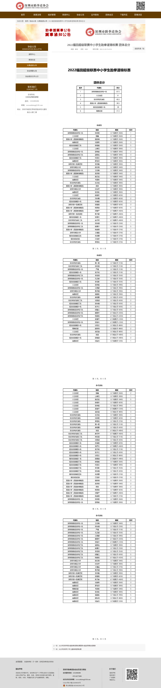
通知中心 (32, 54)
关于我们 (112, 669)
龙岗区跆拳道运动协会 (46, 662)
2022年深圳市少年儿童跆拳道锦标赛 (70, 649)
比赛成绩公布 (42, 21)
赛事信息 (32, 60)
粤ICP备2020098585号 (74, 683)
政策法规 (37, 15)
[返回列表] (139, 50)
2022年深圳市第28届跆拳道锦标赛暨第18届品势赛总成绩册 (77, 646)
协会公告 (80, 15)
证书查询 (95, 15)
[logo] (32, 10)
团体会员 (109, 15)
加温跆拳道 (27, 662)
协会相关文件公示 (32, 76)
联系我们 (112, 675)
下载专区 (124, 15)
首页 (23, 15)
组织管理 (52, 15)
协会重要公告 (32, 71)
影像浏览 (138, 15)
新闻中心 (66, 15)
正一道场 (35, 662)
